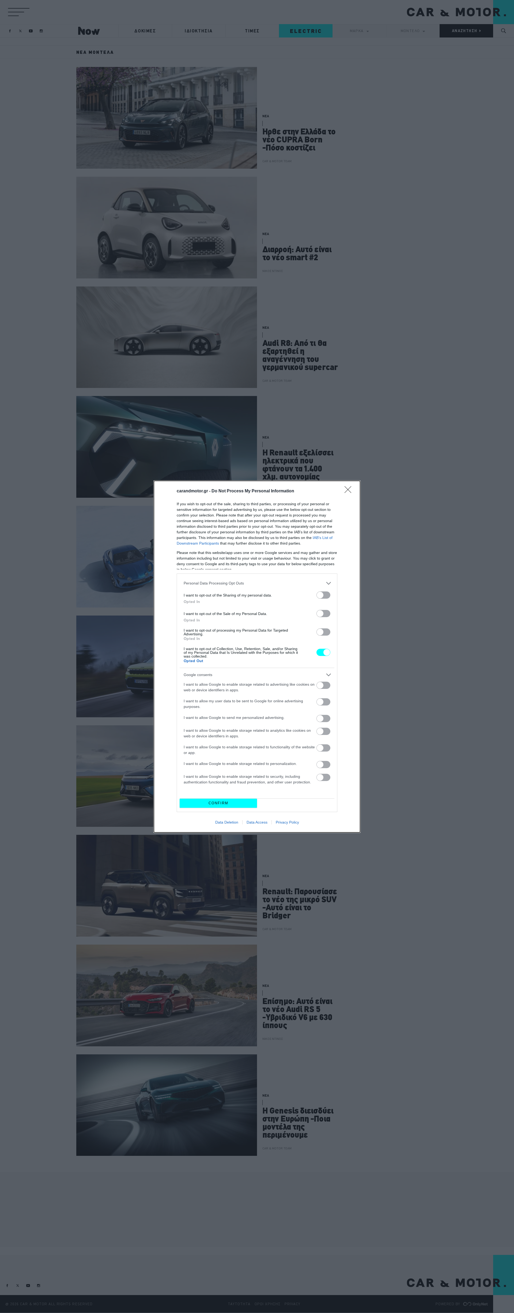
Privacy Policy (287, 822)
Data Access (257, 822)
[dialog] (257, 656)
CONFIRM (218, 803)
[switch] (323, 595)
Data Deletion (226, 822)
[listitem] (257, 583)
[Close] (350, 491)
